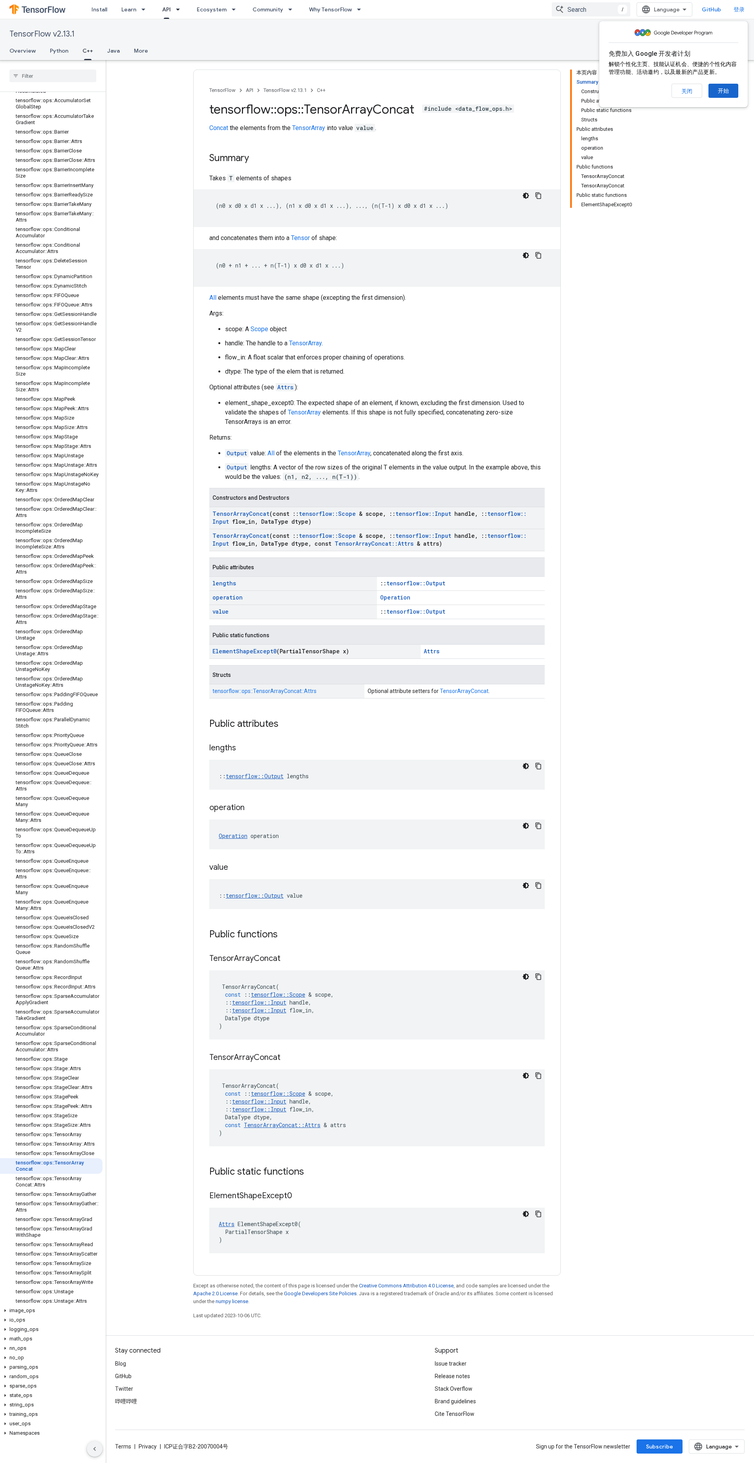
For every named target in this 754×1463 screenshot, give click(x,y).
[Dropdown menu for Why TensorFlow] (361, 9)
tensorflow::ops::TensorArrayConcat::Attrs (264, 691)
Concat (218, 128)
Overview (22, 50)
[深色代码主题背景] (526, 195)
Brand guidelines (455, 1401)
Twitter (124, 1389)
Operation (395, 597)
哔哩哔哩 (126, 1401)
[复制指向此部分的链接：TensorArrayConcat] (288, 959)
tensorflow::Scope (327, 513)
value (220, 611)
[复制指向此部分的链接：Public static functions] (312, 1172)
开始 (723, 90)
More (141, 50)
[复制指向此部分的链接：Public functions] (285, 935)
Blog (120, 1363)
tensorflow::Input (423, 513)
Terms (123, 1446)
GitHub (711, 9)
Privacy (148, 1446)
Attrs (285, 387)
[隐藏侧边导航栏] (94, 1449)
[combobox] (591, 9)
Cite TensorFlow (454, 1414)
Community (268, 9)
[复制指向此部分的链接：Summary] (257, 158)
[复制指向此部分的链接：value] (236, 868)
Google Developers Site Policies (320, 1293)
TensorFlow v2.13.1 (42, 34)
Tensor (300, 238)
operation (227, 597)
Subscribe (659, 1446)
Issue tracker (451, 1363)
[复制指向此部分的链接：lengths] (244, 748)
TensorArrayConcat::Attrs (374, 543)
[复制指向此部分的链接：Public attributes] (286, 724)
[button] (51, 1310)
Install (99, 9)
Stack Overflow (453, 1389)
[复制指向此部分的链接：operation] (252, 808)
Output (237, 453)
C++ (87, 50)
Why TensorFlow (330, 9)
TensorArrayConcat (240, 513)
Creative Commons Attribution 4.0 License (406, 1286)
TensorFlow (222, 90)
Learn (128, 9)
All (212, 297)
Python (59, 50)
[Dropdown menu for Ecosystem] (236, 9)
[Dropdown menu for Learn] (145, 9)
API (166, 9)
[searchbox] (52, 76)
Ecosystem (212, 9)
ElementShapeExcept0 (244, 651)
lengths (224, 583)
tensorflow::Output (415, 583)
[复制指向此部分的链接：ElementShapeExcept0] (300, 1196)
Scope (259, 329)
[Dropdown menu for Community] (292, 9)
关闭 (686, 91)
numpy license (232, 1301)
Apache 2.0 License (215, 1293)
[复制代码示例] (538, 195)
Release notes (452, 1376)
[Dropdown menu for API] (180, 9)
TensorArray (308, 128)
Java (113, 50)
